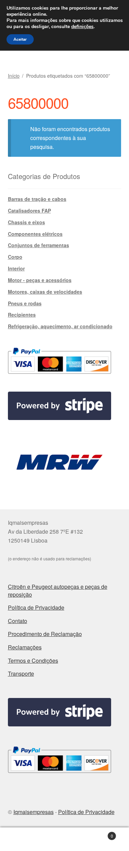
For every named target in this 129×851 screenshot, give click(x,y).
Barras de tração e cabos (37, 198)
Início (14, 75)
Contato (17, 621)
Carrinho (99, 833)
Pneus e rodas (25, 303)
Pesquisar (64, 839)
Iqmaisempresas (33, 812)
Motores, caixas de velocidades (45, 291)
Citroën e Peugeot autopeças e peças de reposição (57, 590)
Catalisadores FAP (29, 210)
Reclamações (25, 647)
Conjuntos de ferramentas (38, 245)
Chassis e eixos (26, 222)
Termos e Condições (33, 660)
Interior (16, 268)
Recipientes (22, 314)
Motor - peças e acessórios (40, 280)
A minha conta (21, 839)
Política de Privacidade (36, 607)
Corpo (15, 256)
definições (82, 27)
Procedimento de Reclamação (45, 634)
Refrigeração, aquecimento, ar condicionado (60, 326)
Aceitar (20, 39)
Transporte (21, 673)
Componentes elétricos (35, 233)
